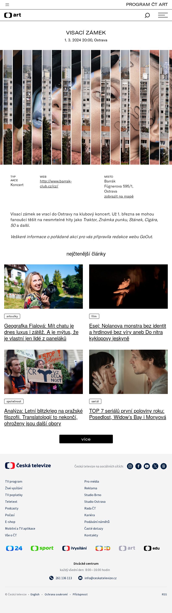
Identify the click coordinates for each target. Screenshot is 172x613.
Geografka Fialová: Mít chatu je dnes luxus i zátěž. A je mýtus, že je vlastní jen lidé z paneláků (41, 331)
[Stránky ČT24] (14, 549)
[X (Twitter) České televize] (155, 468)
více (86, 439)
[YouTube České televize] (146, 468)
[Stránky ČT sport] (42, 549)
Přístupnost (80, 594)
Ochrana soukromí (56, 594)
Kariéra (89, 515)
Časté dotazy (93, 528)
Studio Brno (92, 495)
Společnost (14, 401)
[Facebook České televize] (138, 468)
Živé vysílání (13, 488)
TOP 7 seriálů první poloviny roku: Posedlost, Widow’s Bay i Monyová (127, 413)
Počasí (9, 515)
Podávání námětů (96, 522)
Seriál (95, 401)
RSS (164, 594)
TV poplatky (13, 495)
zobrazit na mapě (119, 196)
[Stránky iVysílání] (77, 548)
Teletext (11, 501)
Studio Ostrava (95, 501)
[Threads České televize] (163, 468)
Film (94, 316)
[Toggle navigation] (7, 5)
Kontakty (91, 535)
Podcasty (11, 508)
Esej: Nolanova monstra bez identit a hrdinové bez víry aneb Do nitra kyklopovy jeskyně (127, 331)
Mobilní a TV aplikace (20, 528)
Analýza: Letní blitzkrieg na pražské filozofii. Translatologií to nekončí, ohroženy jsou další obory (43, 416)
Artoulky (12, 316)
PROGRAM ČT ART (147, 4)
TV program (13, 481)
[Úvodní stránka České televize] (28, 468)
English (35, 594)
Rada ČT (90, 508)
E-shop (10, 522)
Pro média (91, 481)
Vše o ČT (11, 535)
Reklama (90, 488)
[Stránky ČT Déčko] (102, 549)
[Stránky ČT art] (127, 549)
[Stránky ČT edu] (155, 548)
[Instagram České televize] (130, 468)
